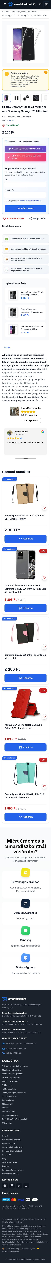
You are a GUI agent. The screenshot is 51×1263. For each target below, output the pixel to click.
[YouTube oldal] (26, 1185)
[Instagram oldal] (12, 1185)
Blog (4, 1158)
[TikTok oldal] (19, 1185)
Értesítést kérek (26, 208)
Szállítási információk (11, 1140)
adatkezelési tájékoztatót (30, 201)
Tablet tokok (7, 1085)
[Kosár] (46, 4)
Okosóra (6, 1108)
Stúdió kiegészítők (10, 1115)
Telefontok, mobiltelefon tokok (24, 12)
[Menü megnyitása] (5, 4)
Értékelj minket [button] (31, 420)
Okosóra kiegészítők (11, 1077)
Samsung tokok (9, 15)
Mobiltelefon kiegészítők (12, 1074)
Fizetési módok (8, 1143)
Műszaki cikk (7, 1104)
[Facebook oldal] (5, 1185)
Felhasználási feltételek (12, 1151)
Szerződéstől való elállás (12, 1170)
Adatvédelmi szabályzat (12, 1147)
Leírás (7, 347)
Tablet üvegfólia (9, 1089)
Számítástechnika (9, 1096)
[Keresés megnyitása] (34, 4)
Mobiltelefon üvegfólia (11, 1070)
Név (6, 180)
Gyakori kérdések (9, 1162)
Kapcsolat (6, 1155)
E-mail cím (9, 190)
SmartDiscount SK (10, 1174)
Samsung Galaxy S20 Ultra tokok (32, 15)
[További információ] (45, 72)
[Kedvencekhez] (44, 507)
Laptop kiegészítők (10, 1081)
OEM (11, 120)
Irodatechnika (8, 1100)
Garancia (6, 1166)
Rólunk (5, 1136)
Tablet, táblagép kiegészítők (14, 1093)
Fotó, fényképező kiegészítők (14, 1119)
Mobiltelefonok (8, 1111)
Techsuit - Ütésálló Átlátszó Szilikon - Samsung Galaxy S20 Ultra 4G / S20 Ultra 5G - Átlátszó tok (25, 588)
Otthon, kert (7, 1123)
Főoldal (5, 12)
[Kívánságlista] (40, 4)
